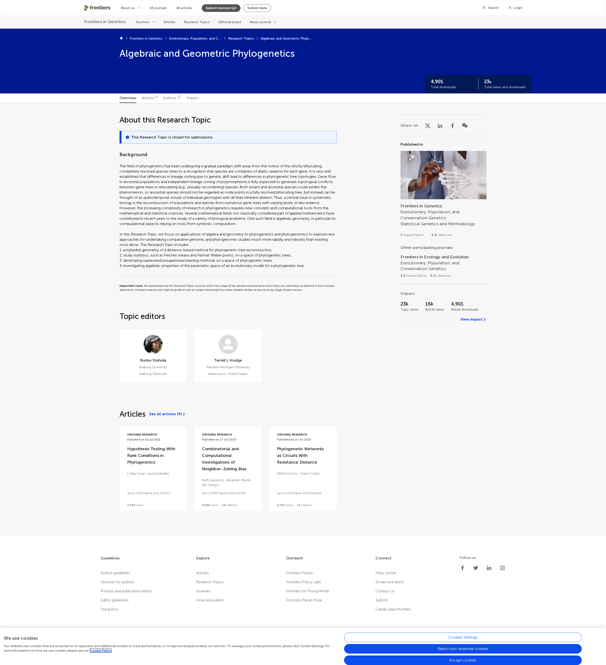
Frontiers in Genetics (146, 38)
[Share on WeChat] (465, 125)
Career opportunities (393, 609)
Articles (169, 22)
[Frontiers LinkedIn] (489, 568)
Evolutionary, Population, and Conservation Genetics (195, 38)
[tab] (128, 98)
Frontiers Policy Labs (303, 582)
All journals (158, 8)
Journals (203, 591)
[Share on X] (427, 125)
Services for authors (117, 582)
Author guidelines (115, 573)
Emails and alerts (390, 582)
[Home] (121, 38)
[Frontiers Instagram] (502, 568)
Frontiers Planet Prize (304, 600)
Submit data (257, 8)
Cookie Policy (100, 650)
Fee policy (109, 609)
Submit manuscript (221, 8)
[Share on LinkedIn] (440, 125)
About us (128, 8)
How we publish (210, 600)
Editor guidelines (115, 600)
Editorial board (229, 22)
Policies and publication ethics (126, 591)
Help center (386, 573)
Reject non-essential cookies (463, 648)
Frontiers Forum (299, 573)
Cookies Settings (463, 637)
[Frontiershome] (97, 8)
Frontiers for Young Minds (307, 591)
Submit (382, 600)
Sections (143, 22)
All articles (184, 8)
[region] (303, 646)
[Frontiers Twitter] (476, 568)
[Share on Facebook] (452, 125)
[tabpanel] (303, 319)
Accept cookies (462, 660)
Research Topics (197, 22)
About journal (260, 22)
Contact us (385, 591)
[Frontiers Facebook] (462, 568)
